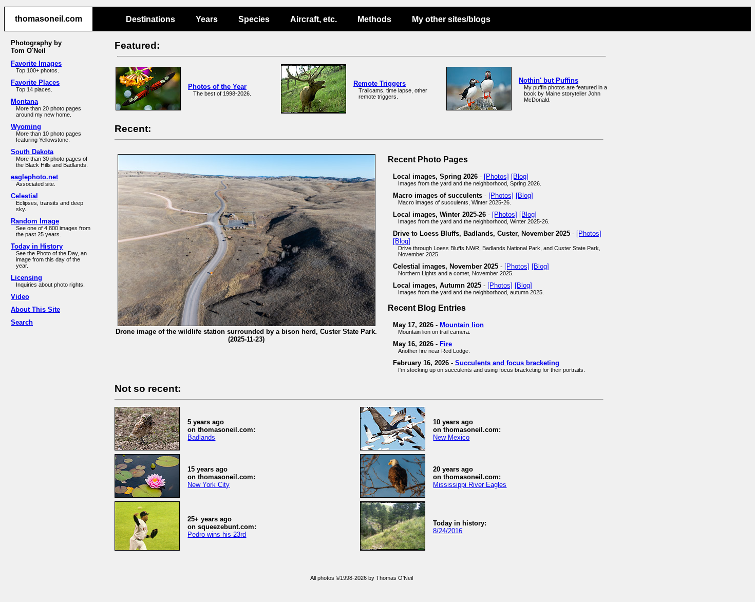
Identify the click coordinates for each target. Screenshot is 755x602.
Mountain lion (462, 325)
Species (254, 19)
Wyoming (26, 126)
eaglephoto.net (34, 177)
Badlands (201, 437)
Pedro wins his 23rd (216, 534)
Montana (24, 101)
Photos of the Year (217, 86)
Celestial (24, 196)
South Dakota (32, 152)
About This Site (35, 309)
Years (207, 19)
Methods (374, 19)
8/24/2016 (447, 531)
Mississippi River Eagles (469, 484)
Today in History (37, 246)
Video (20, 296)
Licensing (26, 277)
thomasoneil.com (48, 18)
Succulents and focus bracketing (507, 363)
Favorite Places (35, 82)
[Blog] (519, 176)
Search (22, 322)
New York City (208, 484)
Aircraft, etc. (313, 19)
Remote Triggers (379, 83)
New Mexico (451, 437)
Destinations (150, 19)
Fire (446, 344)
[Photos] (496, 176)
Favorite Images (36, 63)
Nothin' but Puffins (548, 80)
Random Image (35, 221)
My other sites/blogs (451, 19)
